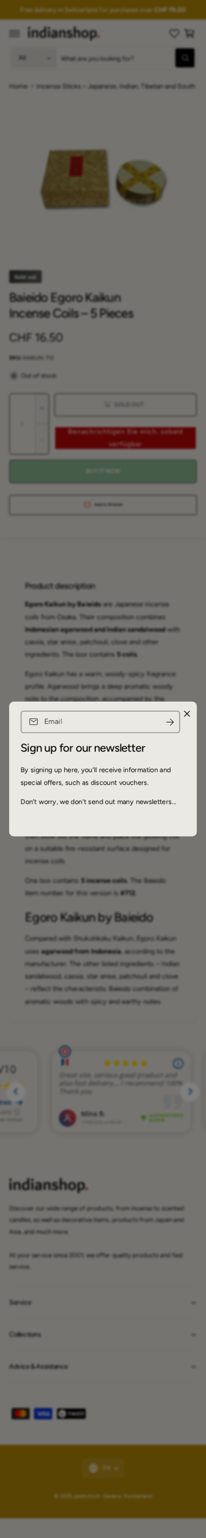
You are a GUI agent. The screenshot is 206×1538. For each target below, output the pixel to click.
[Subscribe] (170, 722)
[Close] (187, 714)
